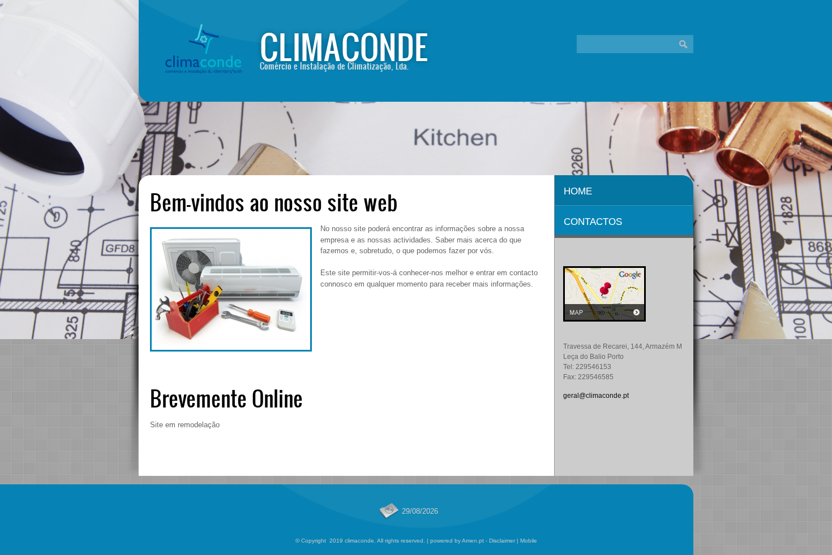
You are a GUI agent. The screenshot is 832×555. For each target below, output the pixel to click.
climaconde (344, 46)
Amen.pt (473, 540)
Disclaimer (502, 540)
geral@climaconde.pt (596, 396)
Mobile (528, 540)
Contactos (593, 221)
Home (578, 191)
